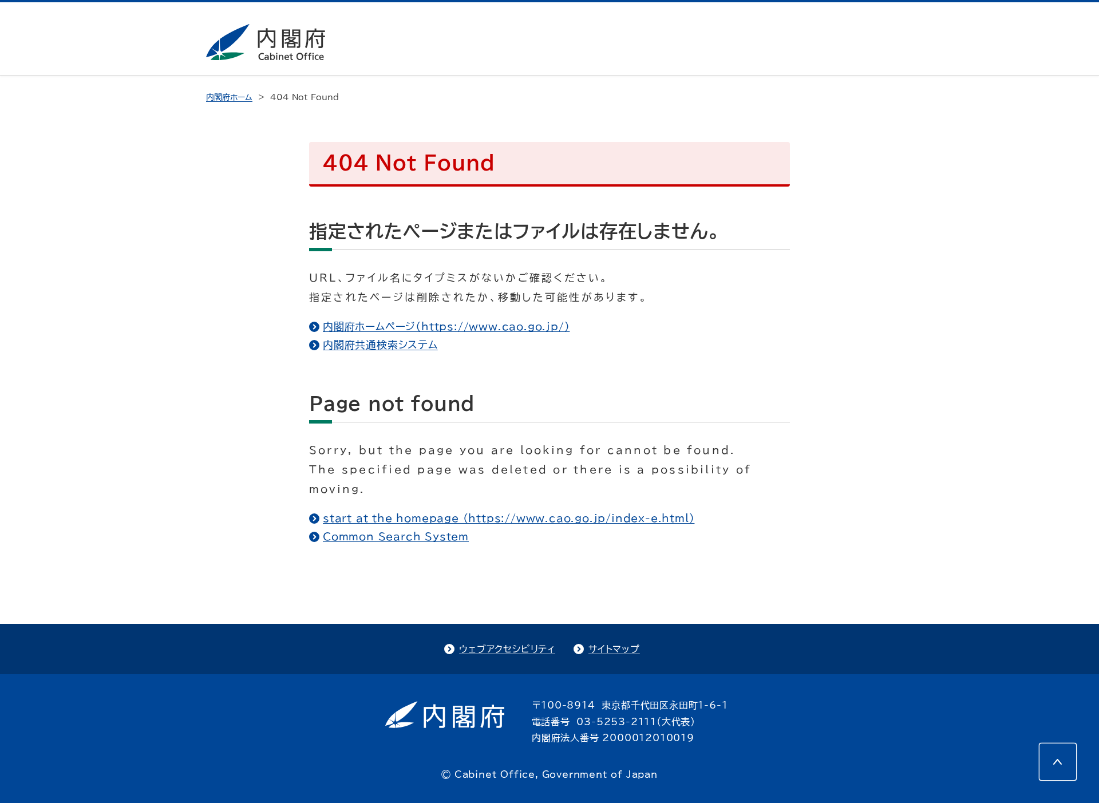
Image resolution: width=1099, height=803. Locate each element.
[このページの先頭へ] (1057, 761)
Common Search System (396, 536)
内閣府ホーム (229, 97)
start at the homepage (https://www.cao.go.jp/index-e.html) (508, 518)
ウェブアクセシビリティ (507, 649)
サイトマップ (614, 649)
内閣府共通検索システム (380, 344)
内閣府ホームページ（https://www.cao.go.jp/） (446, 326)
